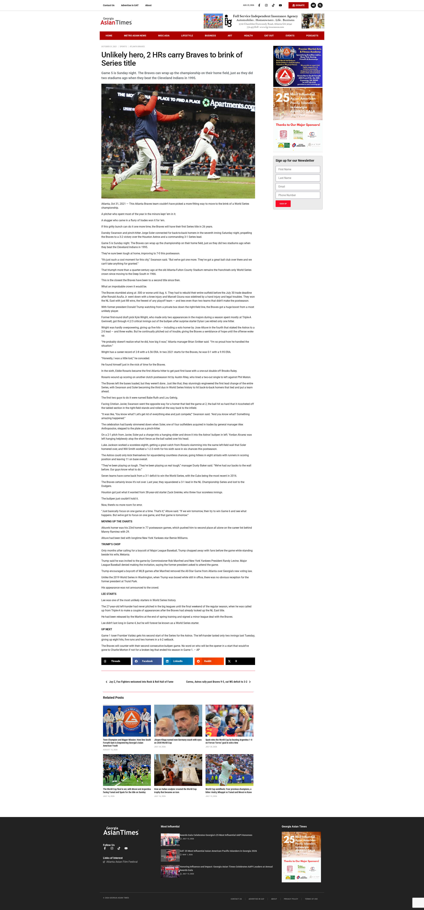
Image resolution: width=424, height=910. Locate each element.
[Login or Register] (313, 5)
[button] (320, 5)
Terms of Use (311, 899)
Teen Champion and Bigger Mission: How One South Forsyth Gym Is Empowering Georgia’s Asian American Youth (127, 742)
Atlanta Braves (137, 47)
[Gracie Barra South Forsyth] (297, 86)
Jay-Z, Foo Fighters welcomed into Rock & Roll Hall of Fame (141, 681)
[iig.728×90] (264, 27)
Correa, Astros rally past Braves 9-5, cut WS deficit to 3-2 (216, 681)
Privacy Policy (291, 899)
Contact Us (108, 5)
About (148, 5)
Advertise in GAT (130, 5)
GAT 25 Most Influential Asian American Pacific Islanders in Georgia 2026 (218, 851)
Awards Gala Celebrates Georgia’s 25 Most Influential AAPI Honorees (216, 835)
